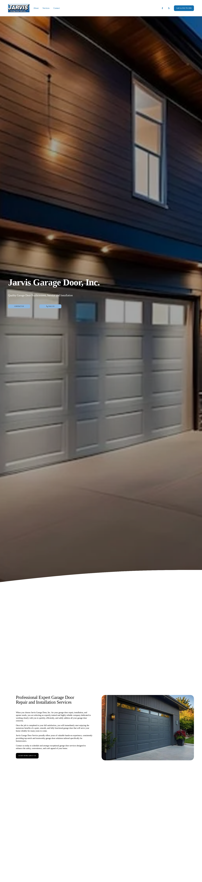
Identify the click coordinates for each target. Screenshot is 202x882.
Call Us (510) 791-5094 (183, 8)
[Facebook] (162, 8)
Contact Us (19, 306)
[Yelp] (169, 8)
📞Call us (50, 306)
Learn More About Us (27, 755)
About (35, 8)
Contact (56, 8)
